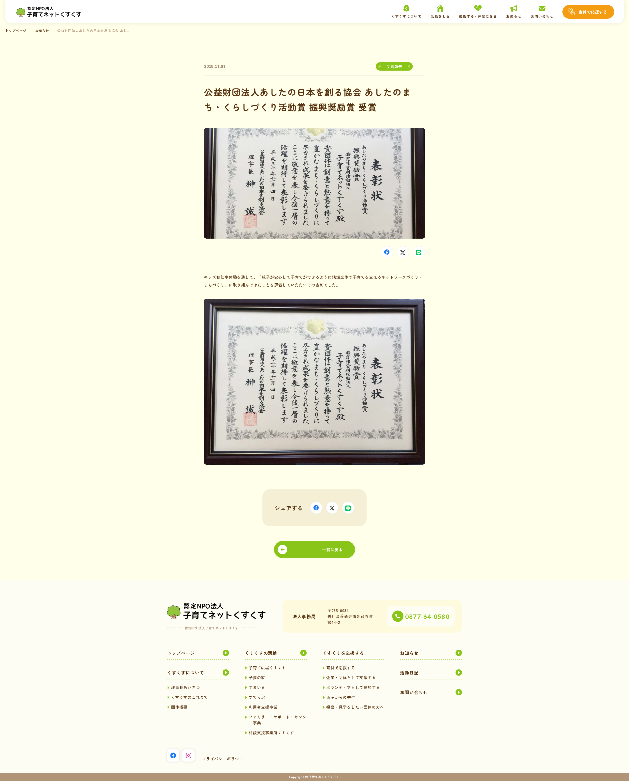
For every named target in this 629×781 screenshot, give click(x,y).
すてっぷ (257, 697)
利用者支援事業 (263, 707)
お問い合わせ (542, 16)
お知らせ (513, 16)
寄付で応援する (592, 12)
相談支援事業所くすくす (271, 732)
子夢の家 (257, 677)
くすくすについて (185, 672)
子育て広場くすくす (267, 668)
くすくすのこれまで (189, 697)
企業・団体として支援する (351, 677)
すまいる (257, 687)
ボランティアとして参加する (353, 687)
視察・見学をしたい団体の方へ (355, 707)
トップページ (16, 30)
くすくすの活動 (261, 653)
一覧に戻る (332, 549)
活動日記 (409, 672)
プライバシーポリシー (222, 759)
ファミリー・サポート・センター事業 (277, 720)
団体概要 (179, 707)
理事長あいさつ (185, 687)
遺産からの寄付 (340, 697)
